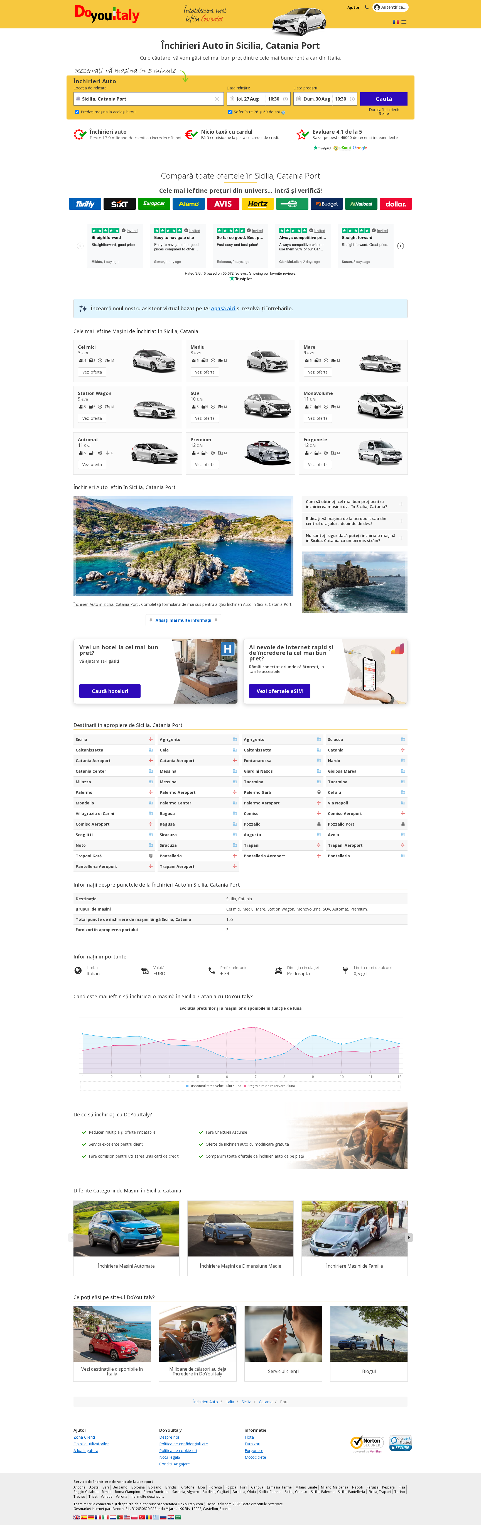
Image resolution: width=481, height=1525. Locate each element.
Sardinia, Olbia (244, 1491)
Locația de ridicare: (90, 88)
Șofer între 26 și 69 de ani (257, 111)
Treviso (79, 1496)
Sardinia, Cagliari (216, 1491)
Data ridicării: (238, 88)
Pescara (388, 1487)
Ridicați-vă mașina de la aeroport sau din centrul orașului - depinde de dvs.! (346, 521)
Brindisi (171, 1487)
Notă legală (169, 1457)
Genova (257, 1487)
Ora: (269, 88)
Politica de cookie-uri (178, 1450)
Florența (215, 1487)
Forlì (243, 1487)
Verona (121, 1496)
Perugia (373, 1487)
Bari (105, 1487)
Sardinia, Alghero (185, 1491)
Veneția (106, 1496)
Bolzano (154, 1487)
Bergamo (120, 1487)
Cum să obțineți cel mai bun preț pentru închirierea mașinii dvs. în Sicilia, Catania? (346, 504)
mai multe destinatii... (147, 1496)
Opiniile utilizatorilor (91, 1443)
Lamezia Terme (279, 1487)
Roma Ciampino (127, 1491)
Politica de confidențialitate (183, 1443)
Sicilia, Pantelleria (351, 1491)
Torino (399, 1491)
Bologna (138, 1487)
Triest (93, 1496)
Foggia (231, 1487)
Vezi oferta (92, 372)
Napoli (357, 1487)
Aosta (94, 1487)
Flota (249, 1437)
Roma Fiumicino (156, 1491)
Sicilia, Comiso (296, 1491)
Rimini (106, 1491)
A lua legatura (85, 1450)
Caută (384, 99)
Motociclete (255, 1457)
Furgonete (254, 1450)
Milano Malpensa (334, 1487)
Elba (201, 1487)
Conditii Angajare (174, 1464)
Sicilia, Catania (270, 1491)
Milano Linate (306, 1487)
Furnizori (252, 1443)
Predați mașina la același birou (108, 111)
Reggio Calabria (86, 1491)
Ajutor (353, 7)
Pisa (402, 1487)
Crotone (187, 1487)
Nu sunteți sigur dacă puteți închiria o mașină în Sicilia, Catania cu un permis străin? (350, 538)
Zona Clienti (84, 1437)
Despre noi (169, 1437)
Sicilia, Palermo (323, 1491)
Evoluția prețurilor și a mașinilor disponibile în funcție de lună (240, 1008)
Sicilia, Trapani (380, 1491)
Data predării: (305, 88)
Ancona (79, 1487)
